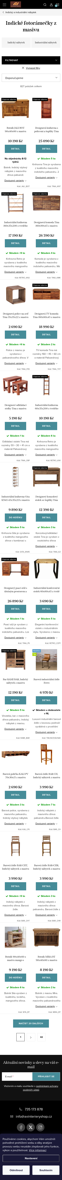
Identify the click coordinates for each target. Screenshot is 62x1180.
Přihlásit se (46, 1076)
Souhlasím (46, 1170)
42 (41, 1037)
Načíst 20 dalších (31, 1023)
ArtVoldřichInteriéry (21, 1127)
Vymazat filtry (33, 68)
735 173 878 (34, 1109)
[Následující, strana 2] (31, 1037)
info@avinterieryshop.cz (34, 1116)
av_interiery (40, 1127)
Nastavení (31, 1158)
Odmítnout (16, 1170)
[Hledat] (45, 4)
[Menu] (4, 4)
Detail (15, 148)
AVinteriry (31, 1127)
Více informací (37, 1150)
